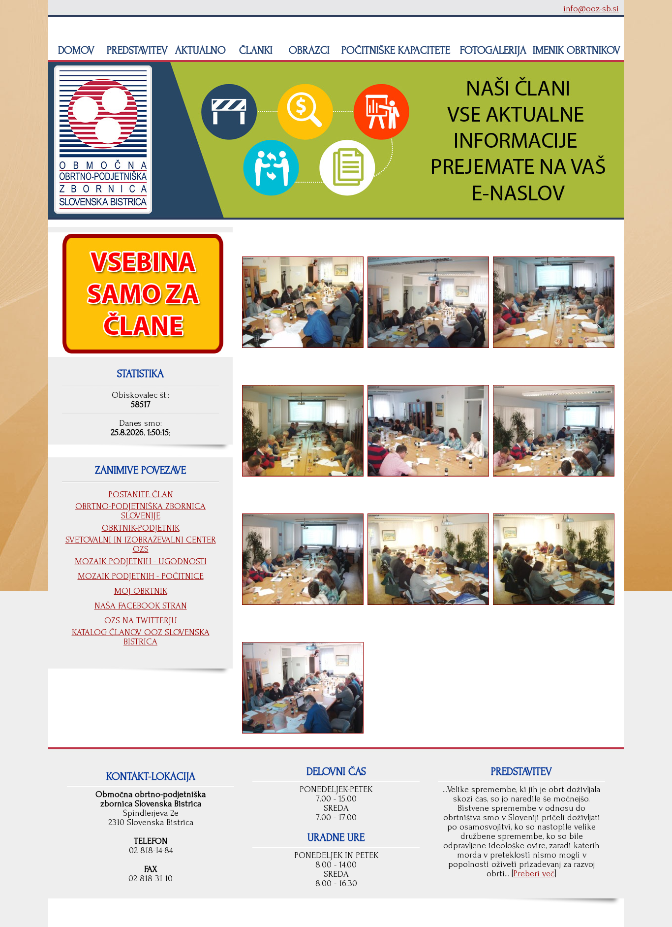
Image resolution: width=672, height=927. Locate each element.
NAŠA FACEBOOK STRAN (140, 605)
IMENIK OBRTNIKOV (576, 50)
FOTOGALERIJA (491, 50)
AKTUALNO (199, 50)
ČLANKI (254, 50)
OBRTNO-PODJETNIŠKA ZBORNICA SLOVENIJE (140, 511)
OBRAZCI (308, 50)
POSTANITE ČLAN (140, 494)
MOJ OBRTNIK (140, 591)
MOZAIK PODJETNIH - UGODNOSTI (141, 561)
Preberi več (533, 873)
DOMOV (74, 50)
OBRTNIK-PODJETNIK (141, 528)
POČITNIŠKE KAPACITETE (394, 50)
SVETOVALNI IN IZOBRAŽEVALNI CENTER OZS (140, 544)
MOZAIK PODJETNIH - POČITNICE (141, 576)
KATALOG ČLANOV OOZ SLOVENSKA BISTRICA (141, 637)
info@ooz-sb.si (591, 8)
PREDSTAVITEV (136, 50)
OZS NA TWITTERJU (140, 620)
